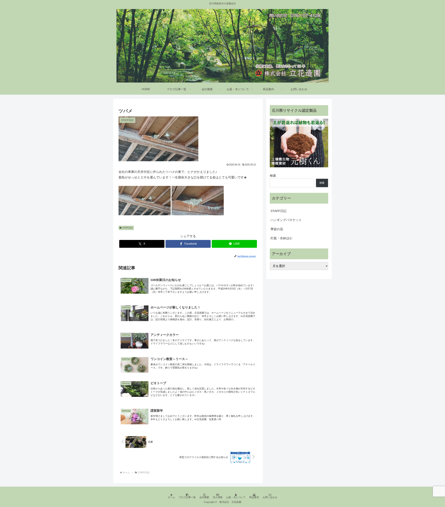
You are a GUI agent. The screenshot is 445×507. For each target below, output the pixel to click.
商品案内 (254, 497)
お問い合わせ (270, 497)
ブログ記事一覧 (187, 497)
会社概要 (204, 497)
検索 (273, 175)
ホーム (171, 497)
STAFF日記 (127, 228)
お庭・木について (236, 497)
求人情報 (217, 497)
